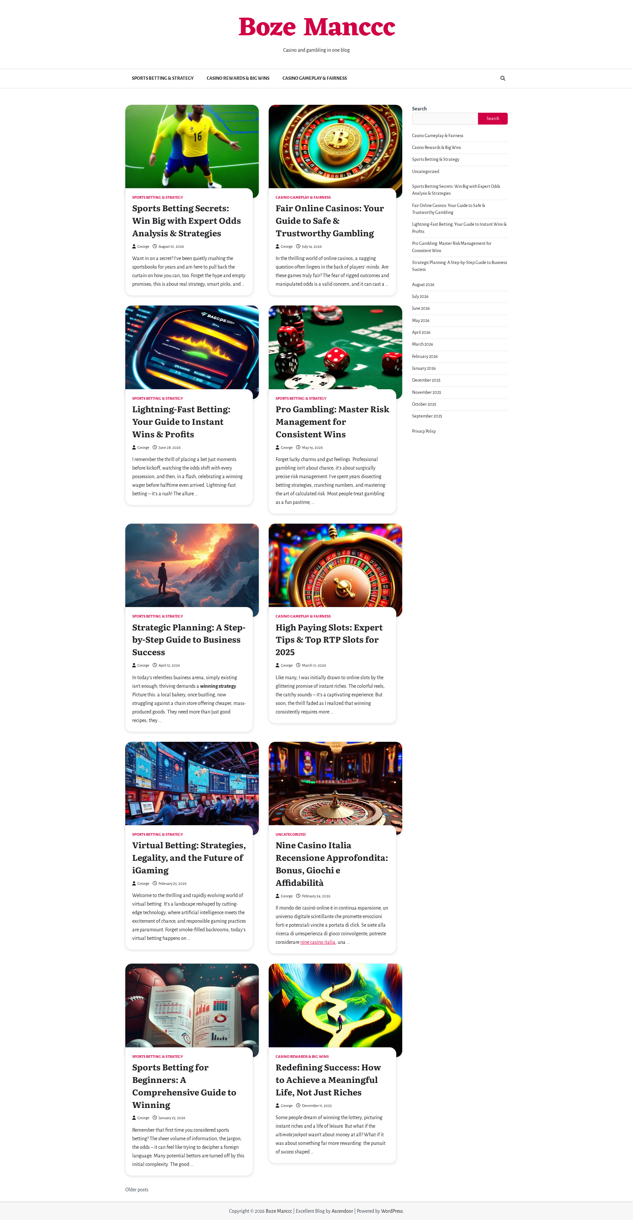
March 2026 (422, 344)
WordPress (392, 1211)
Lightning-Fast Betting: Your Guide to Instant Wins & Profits (181, 421)
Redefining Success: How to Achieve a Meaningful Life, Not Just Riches (328, 1079)
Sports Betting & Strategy (163, 78)
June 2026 (421, 308)
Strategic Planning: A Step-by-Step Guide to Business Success (189, 639)
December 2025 (426, 380)
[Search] (503, 78)
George (143, 247)
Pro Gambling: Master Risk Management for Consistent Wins (332, 421)
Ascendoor (342, 1211)
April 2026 (421, 332)
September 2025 (427, 416)
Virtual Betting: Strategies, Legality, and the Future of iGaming (189, 857)
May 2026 (421, 320)
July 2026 (420, 296)
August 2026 (423, 284)
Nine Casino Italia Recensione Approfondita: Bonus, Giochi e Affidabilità (332, 863)
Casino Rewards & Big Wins (238, 78)
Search (419, 108)
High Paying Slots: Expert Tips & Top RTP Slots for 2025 (329, 639)
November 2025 (426, 392)
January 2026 (424, 368)
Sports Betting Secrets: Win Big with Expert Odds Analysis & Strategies (186, 220)
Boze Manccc (316, 28)
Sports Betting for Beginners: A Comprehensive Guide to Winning (184, 1085)
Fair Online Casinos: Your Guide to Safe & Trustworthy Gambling (330, 220)
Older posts (136, 1189)
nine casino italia (317, 942)
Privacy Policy (424, 431)
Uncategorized (291, 834)
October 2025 (424, 404)
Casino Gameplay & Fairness (315, 78)
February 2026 (425, 356)
